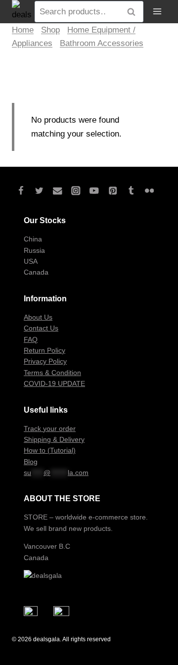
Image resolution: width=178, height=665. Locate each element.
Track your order (50, 428)
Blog (31, 462)
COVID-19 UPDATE (54, 383)
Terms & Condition (52, 373)
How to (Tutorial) (50, 450)
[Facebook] (21, 191)
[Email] (57, 191)
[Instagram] (76, 191)
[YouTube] (94, 191)
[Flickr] (149, 191)
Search (134, 12)
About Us (38, 317)
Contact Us (41, 328)
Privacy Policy (45, 361)
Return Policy (44, 350)
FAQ (31, 339)
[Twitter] (39, 191)
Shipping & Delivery (54, 439)
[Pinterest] (112, 191)
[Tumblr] (131, 191)
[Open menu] (157, 11)
